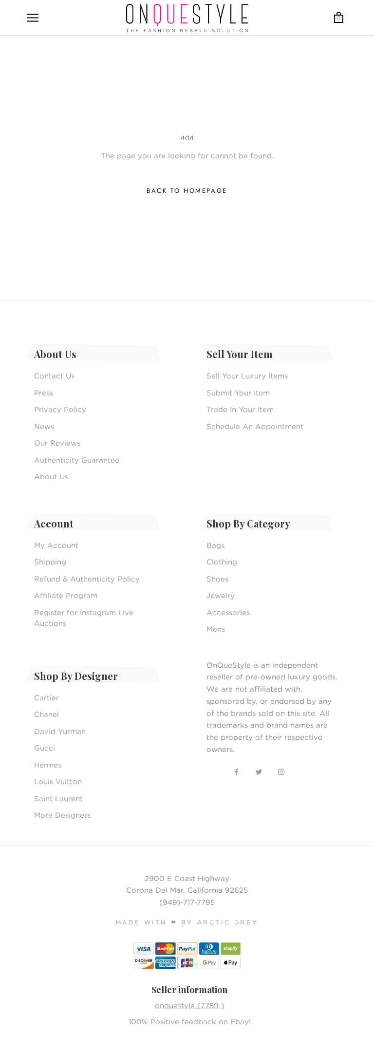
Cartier (46, 697)
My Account (56, 545)
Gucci (44, 747)
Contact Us (54, 375)
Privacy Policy (60, 409)
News (44, 426)
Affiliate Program (65, 595)
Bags (215, 545)
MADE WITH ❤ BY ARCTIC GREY (187, 922)
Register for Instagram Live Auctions (83, 617)
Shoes (217, 578)
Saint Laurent (58, 798)
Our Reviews (57, 443)
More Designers (62, 815)
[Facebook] (236, 771)
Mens (215, 629)
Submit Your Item (238, 392)
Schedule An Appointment (254, 426)
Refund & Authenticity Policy (87, 578)
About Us (51, 476)
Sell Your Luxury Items (247, 375)
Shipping (50, 561)
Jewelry (220, 595)
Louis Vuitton (58, 781)
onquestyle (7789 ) (189, 1005)
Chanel (46, 714)
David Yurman (60, 731)
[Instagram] (281, 771)
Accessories (228, 612)
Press (43, 392)
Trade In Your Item (240, 409)
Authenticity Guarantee (76, 460)
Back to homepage (187, 190)
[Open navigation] (32, 18)
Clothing (221, 561)
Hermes (47, 765)
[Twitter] (259, 771)
